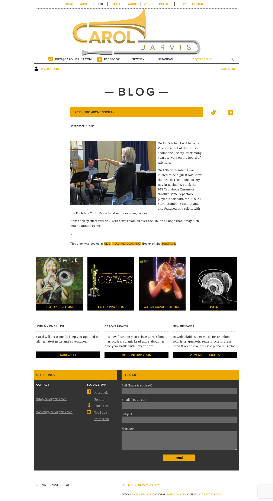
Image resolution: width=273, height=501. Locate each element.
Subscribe (68, 355)
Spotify (138, 59)
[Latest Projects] (110, 284)
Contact (199, 4)
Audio (132, 4)
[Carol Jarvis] (136, 32)
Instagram (165, 59)
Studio (116, 4)
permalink (169, 243)
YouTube (100, 412)
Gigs (107, 243)
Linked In (101, 405)
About (85, 4)
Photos (165, 4)
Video (148, 4)
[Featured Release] (59, 284)
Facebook (112, 59)
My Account (51, 69)
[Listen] (213, 284)
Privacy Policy (147, 485)
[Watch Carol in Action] (162, 284)
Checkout (229, 69)
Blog (100, 4)
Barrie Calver (175, 494)
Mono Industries (143, 494)
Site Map (128, 485)
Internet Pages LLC (210, 494)
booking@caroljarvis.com (54, 411)
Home (69, 4)
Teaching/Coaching (126, 243)
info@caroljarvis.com (73, 59)
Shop (182, 4)
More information (136, 355)
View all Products (205, 355)
